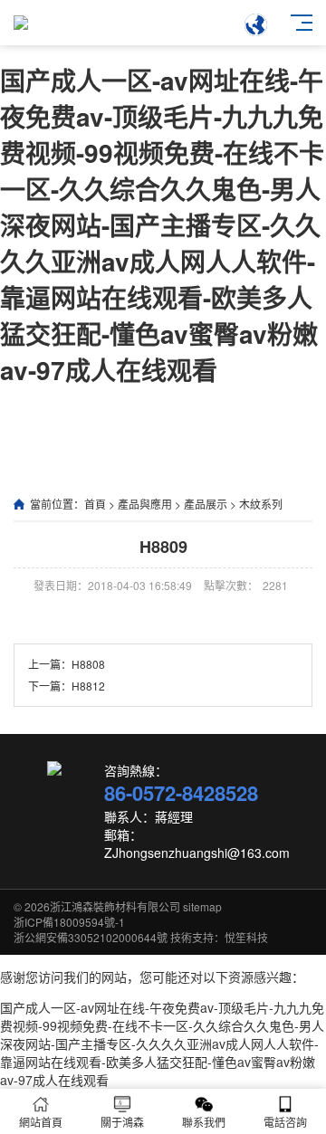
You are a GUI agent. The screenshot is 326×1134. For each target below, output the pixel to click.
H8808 (88, 664)
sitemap (202, 906)
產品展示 (205, 503)
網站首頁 (40, 1121)
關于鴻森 (122, 1121)
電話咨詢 (285, 1121)
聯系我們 (203, 1121)
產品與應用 (145, 503)
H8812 (88, 685)
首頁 (95, 503)
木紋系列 (261, 503)
